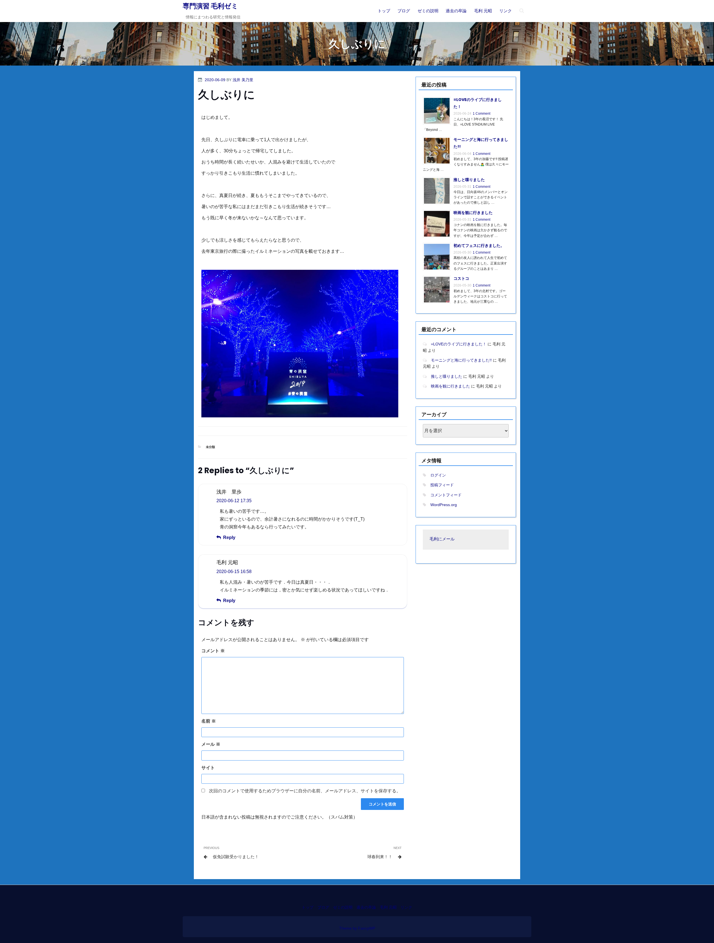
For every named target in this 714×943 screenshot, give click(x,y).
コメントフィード (446, 495)
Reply (229, 537)
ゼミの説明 (428, 11)
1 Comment (481, 114)
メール (210, 744)
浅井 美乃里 (243, 80)
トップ (384, 11)
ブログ (403, 11)
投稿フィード (442, 485)
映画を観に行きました (473, 212)
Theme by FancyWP (357, 928)
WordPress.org (443, 504)
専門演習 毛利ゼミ (210, 6)
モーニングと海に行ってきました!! (461, 360)
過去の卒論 (456, 11)
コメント (213, 650)
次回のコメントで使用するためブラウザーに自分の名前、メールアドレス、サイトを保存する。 (305, 790)
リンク (505, 11)
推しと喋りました (469, 179)
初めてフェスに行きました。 (479, 245)
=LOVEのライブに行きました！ (458, 344)
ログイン (438, 475)
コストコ (461, 278)
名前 (208, 721)
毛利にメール (442, 539)
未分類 (210, 447)
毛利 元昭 (483, 11)
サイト (208, 767)
